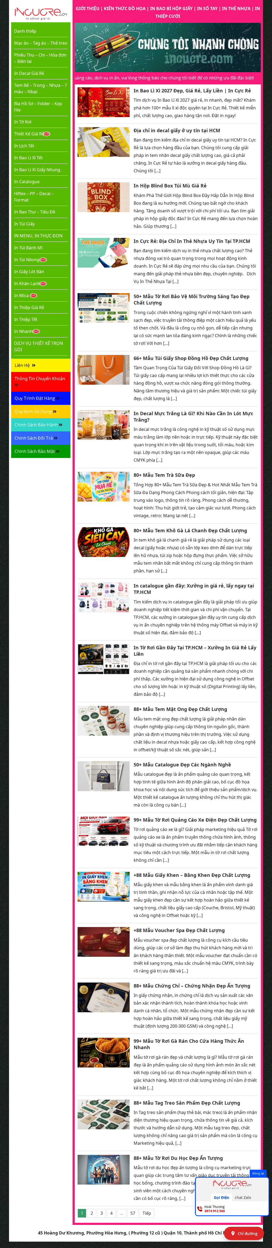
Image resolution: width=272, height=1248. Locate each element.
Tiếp (147, 1213)
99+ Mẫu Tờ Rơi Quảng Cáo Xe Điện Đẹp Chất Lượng (195, 820)
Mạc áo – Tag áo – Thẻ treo (40, 43)
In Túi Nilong (26, 260)
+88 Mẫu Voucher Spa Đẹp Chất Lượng (179, 930)
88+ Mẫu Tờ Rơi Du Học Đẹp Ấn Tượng (178, 1158)
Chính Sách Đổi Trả (34, 438)
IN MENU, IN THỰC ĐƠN (38, 236)
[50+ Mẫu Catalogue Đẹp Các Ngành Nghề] (104, 785)
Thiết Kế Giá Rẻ (29, 134)
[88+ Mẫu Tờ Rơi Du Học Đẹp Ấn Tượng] (104, 1178)
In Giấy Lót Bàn (29, 272)
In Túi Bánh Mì (28, 248)
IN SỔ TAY (207, 8)
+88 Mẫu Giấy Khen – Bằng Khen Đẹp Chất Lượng (192, 875)
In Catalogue (27, 182)
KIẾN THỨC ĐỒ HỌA (125, 8)
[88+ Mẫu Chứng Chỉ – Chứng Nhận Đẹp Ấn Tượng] (104, 1006)
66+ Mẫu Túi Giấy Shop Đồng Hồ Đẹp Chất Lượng (191, 358)
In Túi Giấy (24, 224)
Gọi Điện (221, 1197)
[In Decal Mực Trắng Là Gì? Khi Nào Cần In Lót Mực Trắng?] (104, 437)
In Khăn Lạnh (27, 283)
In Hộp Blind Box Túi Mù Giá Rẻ (170, 185)
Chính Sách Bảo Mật (35, 451)
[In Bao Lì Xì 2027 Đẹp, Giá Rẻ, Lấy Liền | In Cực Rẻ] (104, 103)
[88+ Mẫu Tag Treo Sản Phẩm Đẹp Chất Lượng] (104, 1123)
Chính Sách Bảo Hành (36, 425)
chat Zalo (243, 1197)
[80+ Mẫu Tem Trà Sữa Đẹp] (104, 495)
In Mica (21, 295)
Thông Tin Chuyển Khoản (40, 378)
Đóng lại (258, 1173)
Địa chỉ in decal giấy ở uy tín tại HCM (177, 130)
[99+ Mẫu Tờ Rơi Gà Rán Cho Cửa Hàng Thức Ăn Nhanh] (104, 1065)
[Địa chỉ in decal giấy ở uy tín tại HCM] (104, 151)
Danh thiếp (25, 31)
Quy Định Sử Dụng (33, 411)
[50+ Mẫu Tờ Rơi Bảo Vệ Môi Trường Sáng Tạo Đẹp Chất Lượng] (104, 320)
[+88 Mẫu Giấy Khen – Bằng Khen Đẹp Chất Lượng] (104, 895)
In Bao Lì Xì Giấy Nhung (37, 170)
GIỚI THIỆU (87, 8)
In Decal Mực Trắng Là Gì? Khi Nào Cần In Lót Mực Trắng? (193, 416)
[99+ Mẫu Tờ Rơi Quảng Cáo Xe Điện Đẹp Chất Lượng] (104, 840)
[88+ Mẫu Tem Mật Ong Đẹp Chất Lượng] (104, 729)
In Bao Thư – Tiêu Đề (34, 212)
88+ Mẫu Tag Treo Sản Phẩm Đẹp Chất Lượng (187, 1103)
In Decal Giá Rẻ (29, 73)
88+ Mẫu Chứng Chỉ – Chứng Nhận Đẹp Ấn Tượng (192, 986)
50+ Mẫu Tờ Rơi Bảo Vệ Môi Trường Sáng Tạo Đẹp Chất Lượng (191, 299)
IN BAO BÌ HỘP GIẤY (171, 8)
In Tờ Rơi (22, 122)
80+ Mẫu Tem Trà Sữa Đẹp (164, 475)
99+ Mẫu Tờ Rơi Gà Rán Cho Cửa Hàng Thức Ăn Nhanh (189, 1044)
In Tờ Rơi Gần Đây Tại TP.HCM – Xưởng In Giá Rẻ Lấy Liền (195, 650)
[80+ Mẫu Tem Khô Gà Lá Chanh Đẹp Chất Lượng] (104, 551)
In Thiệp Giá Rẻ (29, 307)
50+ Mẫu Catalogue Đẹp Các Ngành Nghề (182, 764)
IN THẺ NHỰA (236, 8)
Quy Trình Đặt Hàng (35, 398)
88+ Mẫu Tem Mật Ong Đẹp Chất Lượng (180, 709)
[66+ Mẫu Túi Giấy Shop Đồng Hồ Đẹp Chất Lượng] (104, 378)
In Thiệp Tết (25, 319)
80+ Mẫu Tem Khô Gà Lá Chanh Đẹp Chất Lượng (190, 530)
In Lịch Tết (24, 146)
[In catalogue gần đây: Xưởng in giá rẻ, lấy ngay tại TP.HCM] (104, 609)
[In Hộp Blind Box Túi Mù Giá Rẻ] (104, 206)
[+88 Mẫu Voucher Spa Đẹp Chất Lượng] (104, 951)
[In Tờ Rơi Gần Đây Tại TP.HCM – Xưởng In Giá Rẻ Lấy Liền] (104, 671)
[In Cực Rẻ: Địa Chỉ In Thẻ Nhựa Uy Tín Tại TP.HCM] (104, 261)
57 (132, 1213)
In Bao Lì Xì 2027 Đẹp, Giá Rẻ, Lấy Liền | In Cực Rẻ (192, 90)
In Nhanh (23, 331)
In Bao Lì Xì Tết (28, 158)
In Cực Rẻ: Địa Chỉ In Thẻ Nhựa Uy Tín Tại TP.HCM (192, 241)
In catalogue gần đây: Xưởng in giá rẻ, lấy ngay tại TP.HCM (194, 588)
